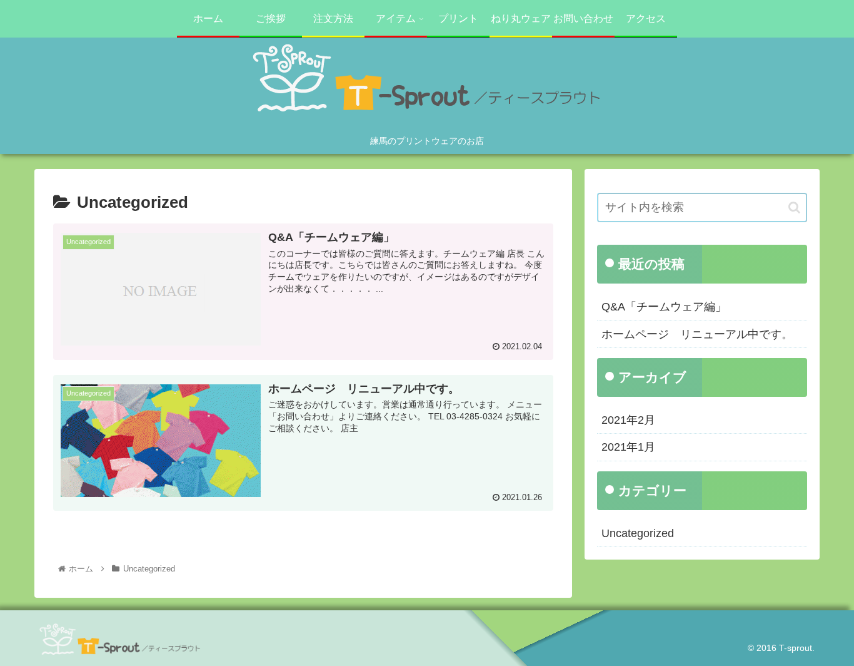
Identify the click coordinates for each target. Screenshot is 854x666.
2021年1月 (628, 447)
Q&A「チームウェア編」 (663, 306)
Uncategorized (637, 533)
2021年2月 (628, 420)
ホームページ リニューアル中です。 (697, 334)
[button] (794, 207)
